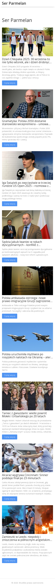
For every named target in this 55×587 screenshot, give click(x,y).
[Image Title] (27, 41)
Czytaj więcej (9, 83)
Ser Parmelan (14, 3)
